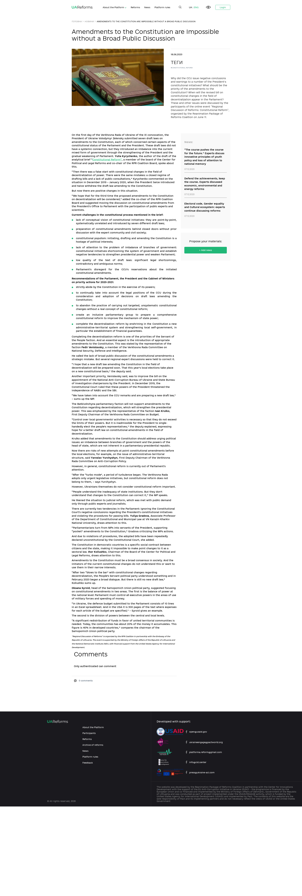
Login (223, 7)
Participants (89, 733)
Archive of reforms (92, 745)
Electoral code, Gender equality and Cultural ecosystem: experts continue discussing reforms (204, 207)
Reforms (135, 7)
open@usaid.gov (198, 731)
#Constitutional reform (182, 68)
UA (190, 7)
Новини (89, 21)
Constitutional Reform (106, 159)
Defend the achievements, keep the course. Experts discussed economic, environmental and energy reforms (204, 184)
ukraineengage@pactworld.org (206, 742)
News (147, 7)
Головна (77, 21)
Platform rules (162, 7)
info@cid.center (197, 762)
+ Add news (205, 250)
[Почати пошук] (180, 7)
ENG (196, 7)
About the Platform (114, 7)
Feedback (87, 762)
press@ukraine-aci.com (202, 772)
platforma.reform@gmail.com (205, 752)
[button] (208, 7)
